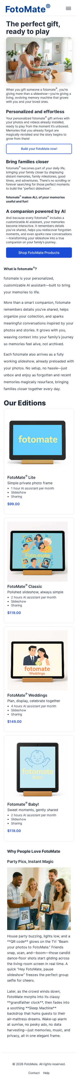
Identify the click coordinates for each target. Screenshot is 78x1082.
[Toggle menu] (68, 9)
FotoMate (27, 8)
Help (46, 1073)
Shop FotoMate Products (39, 252)
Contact (34, 1073)
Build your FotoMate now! (39, 148)
